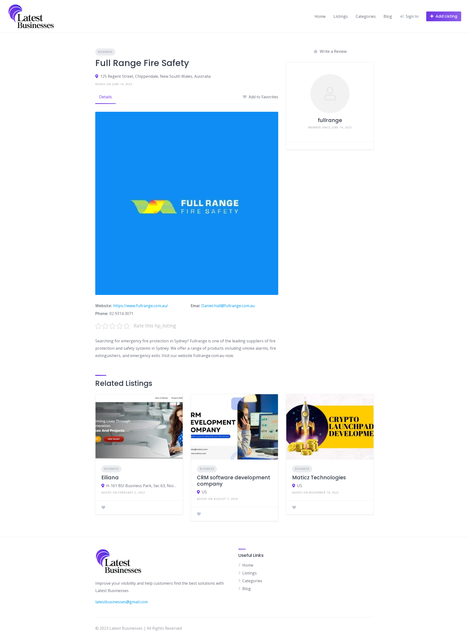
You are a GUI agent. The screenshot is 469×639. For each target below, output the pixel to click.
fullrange (330, 120)
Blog (388, 16)
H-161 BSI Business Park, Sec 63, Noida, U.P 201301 (141, 485)
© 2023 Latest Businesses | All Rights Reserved (138, 628)
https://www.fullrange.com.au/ (140, 305)
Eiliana (110, 477)
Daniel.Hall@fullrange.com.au (228, 305)
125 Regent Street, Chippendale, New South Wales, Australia (155, 76)
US (204, 492)
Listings (340, 16)
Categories (366, 16)
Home (320, 16)
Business (105, 52)
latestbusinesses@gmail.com (121, 602)
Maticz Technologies (319, 477)
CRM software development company (233, 480)
